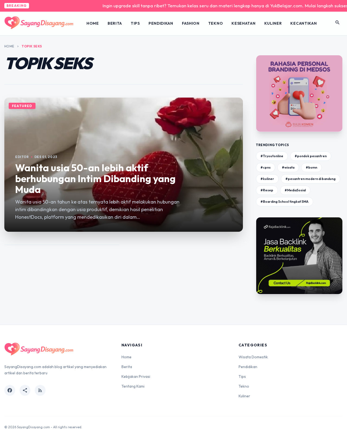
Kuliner (273, 23)
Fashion (191, 23)
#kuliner (267, 179)
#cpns (266, 167)
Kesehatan (243, 23)
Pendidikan (161, 23)
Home (92, 23)
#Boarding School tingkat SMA (285, 201)
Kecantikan (303, 23)
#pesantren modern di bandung (310, 179)
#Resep (267, 190)
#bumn (311, 167)
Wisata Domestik (253, 357)
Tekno (215, 23)
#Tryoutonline (272, 156)
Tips (135, 23)
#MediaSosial (295, 190)
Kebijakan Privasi (135, 376)
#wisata (288, 167)
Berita (115, 23)
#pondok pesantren (311, 156)
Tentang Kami (132, 386)
